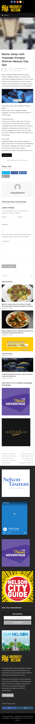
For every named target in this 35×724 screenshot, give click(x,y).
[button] (5, 15)
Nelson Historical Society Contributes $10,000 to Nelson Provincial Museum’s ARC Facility (9, 458)
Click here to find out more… (17, 160)
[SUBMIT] (31, 276)
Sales (5, 70)
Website (5, 224)
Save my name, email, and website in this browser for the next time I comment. (16, 236)
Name (4, 217)
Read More (6, 155)
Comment (6, 241)
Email (20, 217)
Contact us (7, 695)
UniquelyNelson (21, 68)
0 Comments (16, 70)
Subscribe (17, 622)
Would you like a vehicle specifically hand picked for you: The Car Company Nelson (26, 458)
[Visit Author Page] (17, 187)
